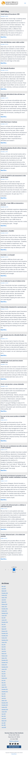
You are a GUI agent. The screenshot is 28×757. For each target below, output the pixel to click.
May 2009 (4, 725)
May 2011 (4, 696)
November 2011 (5, 689)
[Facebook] (10, 744)
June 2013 (4, 673)
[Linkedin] (15, 744)
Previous (14, 567)
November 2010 (5, 705)
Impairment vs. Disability (7, 231)
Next (14, 572)
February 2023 (4, 604)
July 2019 (3, 617)
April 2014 (4, 651)
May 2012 (4, 682)
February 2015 (4, 631)
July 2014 (3, 644)
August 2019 (4, 615)
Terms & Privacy (14, 753)
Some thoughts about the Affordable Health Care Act (14, 335)
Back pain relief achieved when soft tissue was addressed (13, 95)
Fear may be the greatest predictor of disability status (13, 417)
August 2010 (4, 711)
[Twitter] (13, 744)
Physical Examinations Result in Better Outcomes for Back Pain (14, 148)
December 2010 (5, 702)
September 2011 (5, 691)
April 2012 (4, 684)
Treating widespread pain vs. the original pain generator (13, 535)
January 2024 (4, 597)
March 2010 (4, 720)
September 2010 (5, 709)
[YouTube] (18, 744)
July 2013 (3, 671)
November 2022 (5, 608)
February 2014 (4, 655)
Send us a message (14, 741)
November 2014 (5, 635)
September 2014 (5, 640)
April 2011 (4, 698)
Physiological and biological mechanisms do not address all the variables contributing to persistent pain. (14, 477)
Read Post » (4, 37)
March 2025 (4, 590)
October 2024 (4, 595)
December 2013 (5, 660)
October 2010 (4, 707)
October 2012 (4, 678)
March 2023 (4, 602)
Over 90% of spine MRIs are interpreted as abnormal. (12, 204)
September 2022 (5, 613)
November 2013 (5, 662)
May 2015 (4, 624)
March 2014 (4, 653)
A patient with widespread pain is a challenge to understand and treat (13, 505)
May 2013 (4, 675)
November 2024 (5, 593)
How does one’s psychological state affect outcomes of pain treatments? (14, 446)
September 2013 (5, 667)
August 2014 (4, 642)
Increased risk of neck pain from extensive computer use (12, 361)
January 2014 (4, 658)
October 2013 (4, 664)
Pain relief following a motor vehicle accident (12, 42)
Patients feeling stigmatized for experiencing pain (13, 307)
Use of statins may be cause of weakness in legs (13, 281)
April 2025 (4, 588)
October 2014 (4, 637)
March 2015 (4, 629)
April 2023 (4, 599)
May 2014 (4, 649)
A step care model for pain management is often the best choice (13, 176)
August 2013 (4, 669)
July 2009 (3, 723)
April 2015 (4, 626)
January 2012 (4, 687)
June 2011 (4, 693)
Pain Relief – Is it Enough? (8, 255)
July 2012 (3, 680)
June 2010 (4, 714)
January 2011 (4, 700)
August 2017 (4, 620)
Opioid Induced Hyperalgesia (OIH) (10, 14)
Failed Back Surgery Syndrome (9, 122)
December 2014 (5, 633)
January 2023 (4, 606)
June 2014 (4, 646)
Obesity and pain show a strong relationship (12, 384)
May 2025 (4, 586)
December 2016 (5, 622)
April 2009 (4, 727)
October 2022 (4, 611)
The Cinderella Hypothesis (8, 68)
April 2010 (4, 718)
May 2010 (4, 716)
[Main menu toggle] (25, 3)
